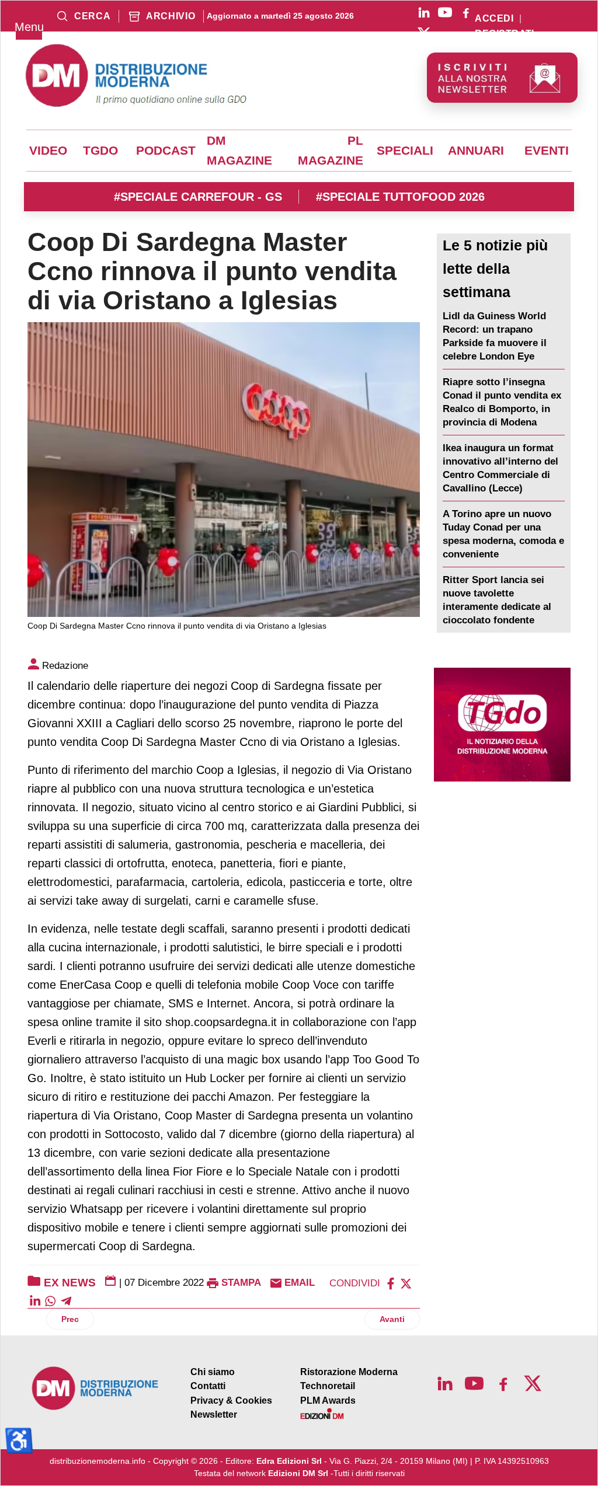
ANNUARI (476, 151)
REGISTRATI (504, 34)
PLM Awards (328, 1400)
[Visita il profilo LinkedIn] (424, 12)
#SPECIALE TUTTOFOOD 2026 (400, 197)
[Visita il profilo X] (424, 33)
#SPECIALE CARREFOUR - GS (198, 197)
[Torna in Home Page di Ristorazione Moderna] (95, 1388)
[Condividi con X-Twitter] (406, 1282)
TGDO (100, 151)
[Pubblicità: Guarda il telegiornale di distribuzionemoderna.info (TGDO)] (502, 725)
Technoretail (327, 1386)
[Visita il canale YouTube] (445, 12)
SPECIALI (405, 151)
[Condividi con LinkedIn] (35, 1300)
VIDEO (48, 151)
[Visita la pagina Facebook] (466, 12)
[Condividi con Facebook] (391, 1282)
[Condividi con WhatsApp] (50, 1300)
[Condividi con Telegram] (66, 1300)
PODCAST (166, 151)
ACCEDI (494, 18)
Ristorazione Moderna (349, 1372)
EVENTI (546, 151)
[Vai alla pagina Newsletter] (502, 78)
